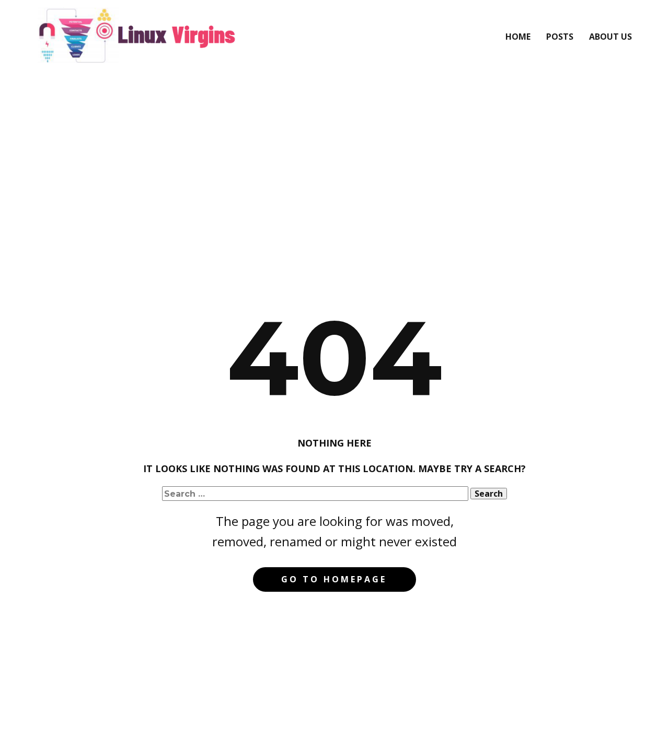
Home (517, 36)
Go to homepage (334, 579)
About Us (610, 36)
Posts (559, 36)
